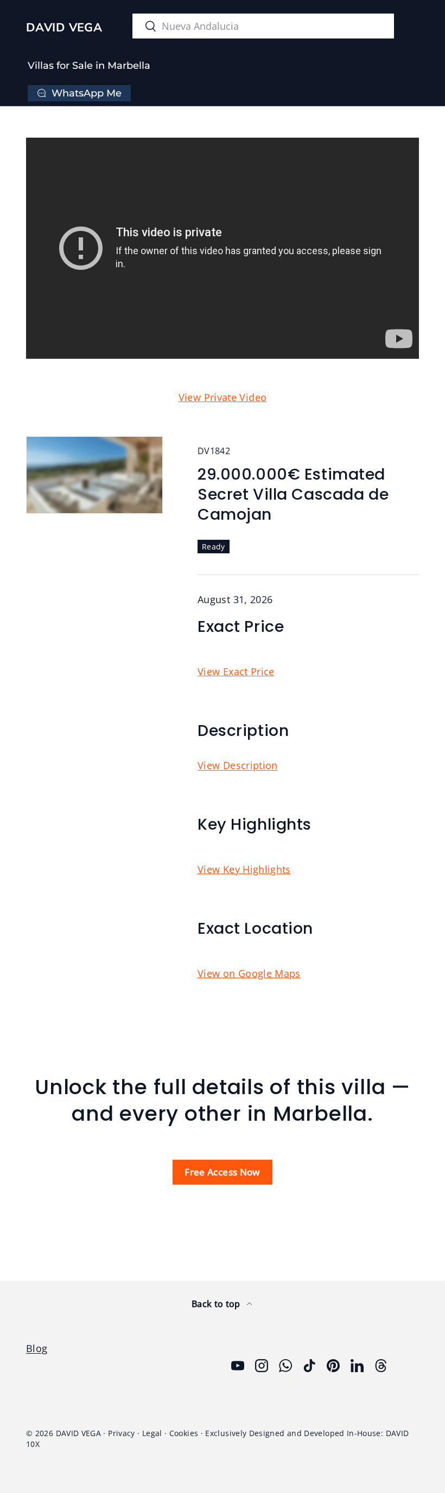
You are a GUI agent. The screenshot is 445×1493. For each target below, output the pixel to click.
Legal (152, 1433)
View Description (238, 765)
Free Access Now (222, 1172)
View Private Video (222, 397)
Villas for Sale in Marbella (89, 66)
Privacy (121, 1433)
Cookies (184, 1433)
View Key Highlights (244, 869)
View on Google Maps (249, 973)
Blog (36, 1348)
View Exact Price (236, 671)
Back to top (217, 1304)
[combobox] (263, 26)
